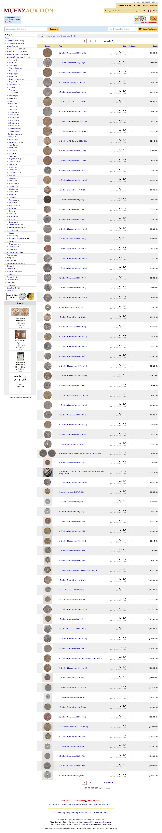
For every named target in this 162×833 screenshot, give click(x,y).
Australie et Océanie (14, 263)
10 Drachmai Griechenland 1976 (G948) (73, 405)
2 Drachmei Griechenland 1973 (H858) (72, 434)
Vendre (145, 5)
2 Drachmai (12, 115)
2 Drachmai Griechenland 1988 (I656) (72, 521)
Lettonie (11, 167)
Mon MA (137, 5)
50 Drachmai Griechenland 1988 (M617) (73, 531)
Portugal (12, 197)
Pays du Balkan (14, 68)
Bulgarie (11, 82)
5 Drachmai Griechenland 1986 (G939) (72, 278)
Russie (11, 203)
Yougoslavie (13, 159)
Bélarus (11, 71)
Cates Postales (12, 288)
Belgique (12, 73)
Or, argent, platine (13, 40)
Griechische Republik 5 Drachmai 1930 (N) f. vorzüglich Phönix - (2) (82, 453)
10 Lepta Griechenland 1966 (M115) (71, 697)
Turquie (11, 230)
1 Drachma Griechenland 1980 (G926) (72, 190)
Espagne (12, 222)
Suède (11, 211)
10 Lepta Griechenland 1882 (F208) (71, 199)
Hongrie (11, 236)
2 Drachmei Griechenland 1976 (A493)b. (73, 121)
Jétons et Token (12, 271)
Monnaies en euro (13, 252)
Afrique (9, 260)
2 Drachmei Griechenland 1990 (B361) (72, 717)
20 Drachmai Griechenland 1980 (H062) (73, 297)
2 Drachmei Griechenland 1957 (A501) (72, 92)
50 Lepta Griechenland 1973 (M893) (71, 492)
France (11, 93)
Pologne (11, 194)
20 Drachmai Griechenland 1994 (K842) (73, 541)
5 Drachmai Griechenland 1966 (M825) (72, 551)
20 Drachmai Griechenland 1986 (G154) (73, 482)
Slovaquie (12, 216)
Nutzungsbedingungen (102, 822)
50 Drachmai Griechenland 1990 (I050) (72, 736)
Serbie (11, 208)
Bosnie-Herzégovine (16, 79)
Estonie (11, 87)
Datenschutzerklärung (100, 813)
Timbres (10, 285)
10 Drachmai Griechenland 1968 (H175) (73, 609)
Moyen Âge (11, 46)
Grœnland (12, 139)
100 (92, 788)
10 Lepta (11, 104)
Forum (120, 11)
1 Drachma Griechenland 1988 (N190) (72, 678)
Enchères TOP (123, 5)
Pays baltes (13, 65)
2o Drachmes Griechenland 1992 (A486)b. (73, 131)
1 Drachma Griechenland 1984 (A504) (72, 102)
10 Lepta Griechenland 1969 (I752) (71, 502)
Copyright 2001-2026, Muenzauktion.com (72, 820)
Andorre (11, 62)
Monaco (11, 181)
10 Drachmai (12, 120)
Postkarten (10, 291)
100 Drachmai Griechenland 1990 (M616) (73, 727)
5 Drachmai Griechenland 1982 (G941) (72, 288)
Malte (11, 175)
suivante (107, 41)
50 (86, 788)
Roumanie (12, 200)
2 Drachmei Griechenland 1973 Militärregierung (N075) (78, 570)
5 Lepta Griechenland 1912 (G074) (71, 307)
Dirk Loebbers (62, 804)
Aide (67, 813)
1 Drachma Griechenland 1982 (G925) (72, 317)
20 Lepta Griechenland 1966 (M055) (71, 746)
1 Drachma (12, 112)
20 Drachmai (12, 123)
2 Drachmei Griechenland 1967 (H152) (72, 327)
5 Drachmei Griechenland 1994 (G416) (72, 170)
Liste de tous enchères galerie (20, 397)
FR (152, 11)
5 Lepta (10, 101)
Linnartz (97, 804)
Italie (10, 153)
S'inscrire (153, 5)
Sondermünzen (13, 134)
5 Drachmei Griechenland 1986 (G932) (72, 356)
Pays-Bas (12, 186)
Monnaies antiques (13, 43)
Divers (11, 249)
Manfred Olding (87, 804)
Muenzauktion (89, 822)
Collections (12, 247)
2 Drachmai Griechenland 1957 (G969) (72, 648)
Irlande (11, 148)
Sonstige (11, 137)
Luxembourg (13, 172)
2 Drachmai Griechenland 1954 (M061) (72, 756)
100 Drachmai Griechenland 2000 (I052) (73, 599)
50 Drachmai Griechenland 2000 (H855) (73, 376)
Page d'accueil (59, 813)
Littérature (10, 274)
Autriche (11, 192)
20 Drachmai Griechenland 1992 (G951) (73, 424)
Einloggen (109, 11)
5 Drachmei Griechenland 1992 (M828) (72, 560)
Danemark (12, 84)
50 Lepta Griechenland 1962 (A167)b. (72, 82)
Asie (8, 258)
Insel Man (12, 145)
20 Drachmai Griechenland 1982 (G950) (73, 229)
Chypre (11, 241)
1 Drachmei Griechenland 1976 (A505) (72, 160)
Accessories (11, 277)
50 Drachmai (12, 126)
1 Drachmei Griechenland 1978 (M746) (72, 619)
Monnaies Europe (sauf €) (16, 57)
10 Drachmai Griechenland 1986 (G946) (73, 638)
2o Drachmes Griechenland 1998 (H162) (73, 141)
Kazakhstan (13, 161)
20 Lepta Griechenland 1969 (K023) (71, 511)
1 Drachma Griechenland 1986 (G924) (72, 580)
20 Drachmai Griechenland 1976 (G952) (73, 346)
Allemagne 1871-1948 (14, 51)
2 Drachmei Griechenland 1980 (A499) (72, 72)
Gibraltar (12, 95)
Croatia (11, 164)
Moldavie (12, 178)
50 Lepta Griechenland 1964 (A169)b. (72, 63)
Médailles (10, 269)
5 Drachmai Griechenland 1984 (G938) (72, 629)
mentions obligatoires (134, 11)
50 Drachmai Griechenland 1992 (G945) (73, 668)
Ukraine (11, 233)
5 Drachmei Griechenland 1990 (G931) (72, 415)
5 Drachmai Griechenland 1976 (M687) (72, 766)
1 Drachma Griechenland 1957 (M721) (72, 687)
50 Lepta (11, 109)
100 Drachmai (13, 128)
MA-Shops (52, 804)
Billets (9, 266)
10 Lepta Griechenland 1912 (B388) (71, 444)
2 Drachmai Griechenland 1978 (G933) (72, 209)
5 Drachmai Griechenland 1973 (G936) (72, 385)
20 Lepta (11, 106)
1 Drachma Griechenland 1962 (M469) (72, 707)
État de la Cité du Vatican (17, 238)
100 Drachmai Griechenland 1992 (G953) (73, 395)
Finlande (12, 90)
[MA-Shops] (146, 20)
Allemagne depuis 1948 (15, 54)
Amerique (10, 255)
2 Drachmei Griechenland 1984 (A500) (72, 151)
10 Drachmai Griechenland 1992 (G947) (73, 258)
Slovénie (12, 219)
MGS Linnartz (106, 804)
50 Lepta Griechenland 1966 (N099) (71, 590)
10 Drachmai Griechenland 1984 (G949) (73, 268)
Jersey (11, 156)
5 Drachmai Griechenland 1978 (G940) (72, 239)
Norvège (12, 189)
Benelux (11, 76)
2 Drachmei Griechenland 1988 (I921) (72, 463)
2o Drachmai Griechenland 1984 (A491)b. (73, 111)
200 (96, 788)
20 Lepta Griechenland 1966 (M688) (71, 775)
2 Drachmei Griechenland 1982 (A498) (72, 53)
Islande (11, 150)
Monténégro (13, 183)
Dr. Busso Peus (74, 804)
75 (89, 788)
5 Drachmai (12, 117)
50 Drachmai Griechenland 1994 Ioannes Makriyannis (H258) (80, 658)
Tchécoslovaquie (14, 225)
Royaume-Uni (13, 142)
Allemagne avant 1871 (14, 49)
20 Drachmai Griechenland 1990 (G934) (73, 336)
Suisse (11, 214)
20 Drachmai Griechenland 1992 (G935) (73, 180)
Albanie (11, 60)
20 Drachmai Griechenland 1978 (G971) (73, 366)
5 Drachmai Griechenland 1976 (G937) (72, 219)
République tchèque (16, 227)
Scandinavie (13, 244)
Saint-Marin (13, 205)
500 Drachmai (13, 131)
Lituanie (11, 170)
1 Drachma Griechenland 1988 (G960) (72, 248)
